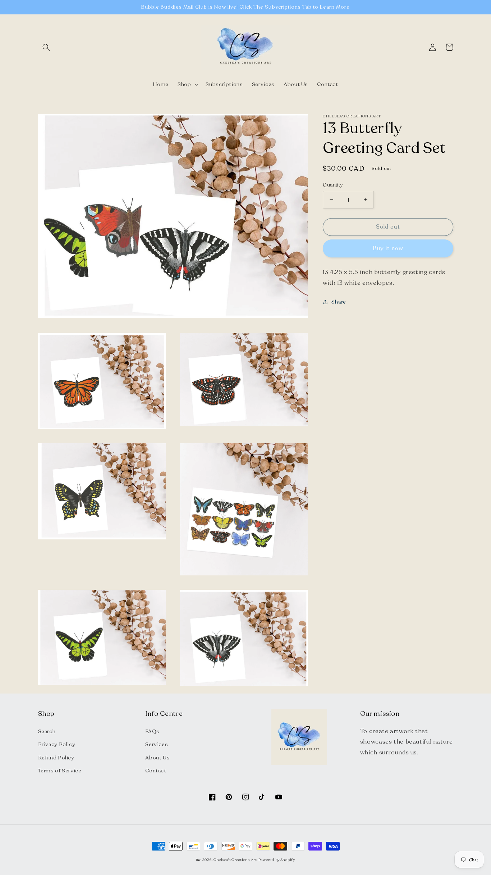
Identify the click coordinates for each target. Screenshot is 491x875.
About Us (157, 757)
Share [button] (338, 301)
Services (156, 744)
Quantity (333, 184)
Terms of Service (60, 770)
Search (47, 731)
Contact (155, 770)
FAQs (152, 731)
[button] (46, 47)
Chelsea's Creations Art (235, 859)
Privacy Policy (56, 744)
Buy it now (388, 248)
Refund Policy (56, 757)
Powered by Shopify (276, 859)
